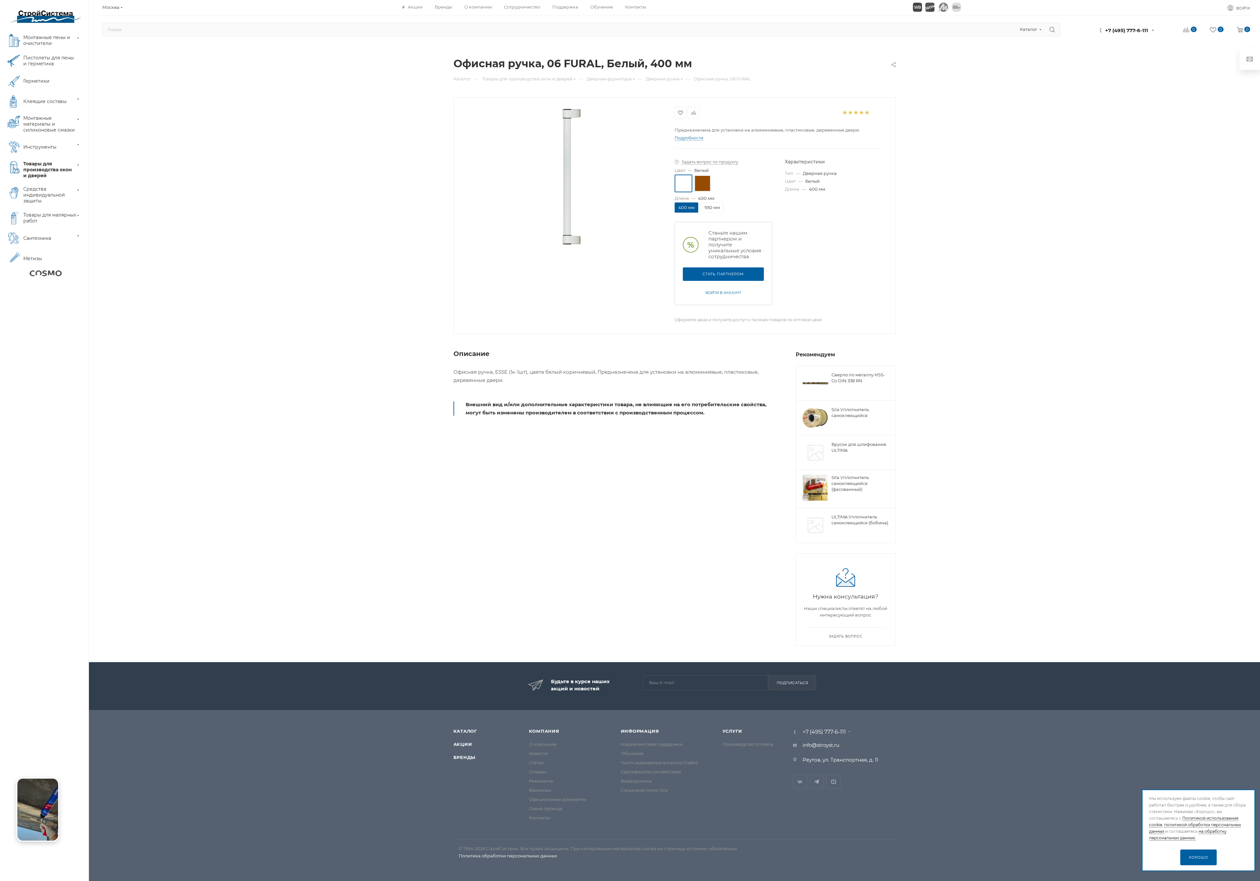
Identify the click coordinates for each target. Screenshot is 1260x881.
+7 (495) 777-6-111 (1126, 30)
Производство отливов (748, 744)
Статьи (536, 762)
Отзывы (537, 771)
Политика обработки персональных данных (508, 855)
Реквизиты (541, 781)
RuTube (834, 782)
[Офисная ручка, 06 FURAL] (575, 180)
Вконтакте (800, 782)
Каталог (465, 731)
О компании (542, 744)
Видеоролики (636, 781)
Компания (544, 731)
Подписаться (792, 683)
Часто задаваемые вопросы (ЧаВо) (659, 762)
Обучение (632, 753)
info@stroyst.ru (821, 745)
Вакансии (540, 790)
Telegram (817, 782)
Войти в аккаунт (723, 292)
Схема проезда (545, 808)
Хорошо (1198, 857)
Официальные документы (557, 799)
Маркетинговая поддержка (651, 744)
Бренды (464, 757)
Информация (640, 731)
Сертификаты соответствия (651, 771)
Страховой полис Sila (644, 790)
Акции (462, 744)
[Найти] (1052, 29)
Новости (538, 753)
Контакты (539, 817)
